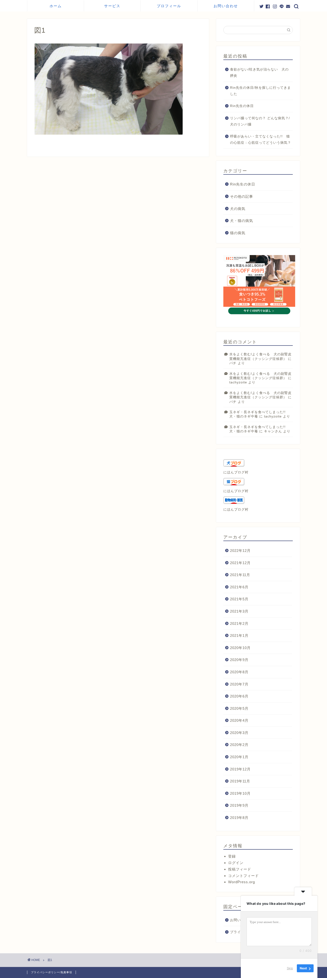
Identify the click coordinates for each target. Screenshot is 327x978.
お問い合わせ (226, 6)
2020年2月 (239, 745)
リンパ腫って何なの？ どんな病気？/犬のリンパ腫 (260, 121)
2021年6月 (239, 587)
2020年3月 (239, 733)
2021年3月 (239, 611)
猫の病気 (237, 233)
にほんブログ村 (235, 472)
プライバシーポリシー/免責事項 (51, 972)
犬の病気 (237, 209)
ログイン (235, 863)
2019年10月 (240, 793)
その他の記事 (241, 196)
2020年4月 (239, 720)
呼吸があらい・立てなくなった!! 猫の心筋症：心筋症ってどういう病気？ (260, 139)
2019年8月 (239, 818)
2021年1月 (239, 635)
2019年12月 (240, 769)
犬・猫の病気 (241, 221)
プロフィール (169, 6)
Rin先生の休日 (242, 106)
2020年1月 (239, 757)
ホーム (56, 6)
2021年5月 (239, 599)
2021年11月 (240, 575)
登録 (232, 856)
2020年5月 (239, 708)
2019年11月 (240, 781)
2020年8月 (239, 672)
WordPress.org (241, 882)
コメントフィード (243, 876)
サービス (112, 6)
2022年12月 (240, 551)
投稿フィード (239, 869)
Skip (290, 968)
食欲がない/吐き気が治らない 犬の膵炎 (259, 73)
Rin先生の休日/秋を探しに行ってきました (260, 91)
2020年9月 (239, 660)
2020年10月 (240, 648)
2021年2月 (239, 623)
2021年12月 (240, 563)
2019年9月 (239, 805)
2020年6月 (239, 696)
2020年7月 (239, 684)
